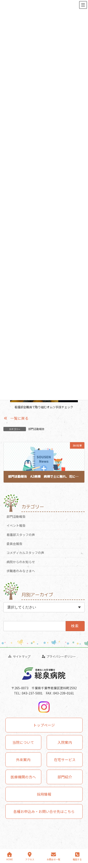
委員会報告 (14, 543)
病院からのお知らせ (21, 561)
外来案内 (23, 759)
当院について (23, 742)
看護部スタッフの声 (21, 534)
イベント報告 (16, 525)
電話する (77, 859)
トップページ (44, 725)
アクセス (29, 859)
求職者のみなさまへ (21, 571)
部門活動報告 (36, 429)
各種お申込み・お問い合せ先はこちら (44, 811)
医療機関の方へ (23, 777)
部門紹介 (65, 777)
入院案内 (65, 742)
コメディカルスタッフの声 (25, 552)
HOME (9, 859)
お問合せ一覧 (53, 859)
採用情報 (44, 794)
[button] (15, 418)
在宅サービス (65, 759)
